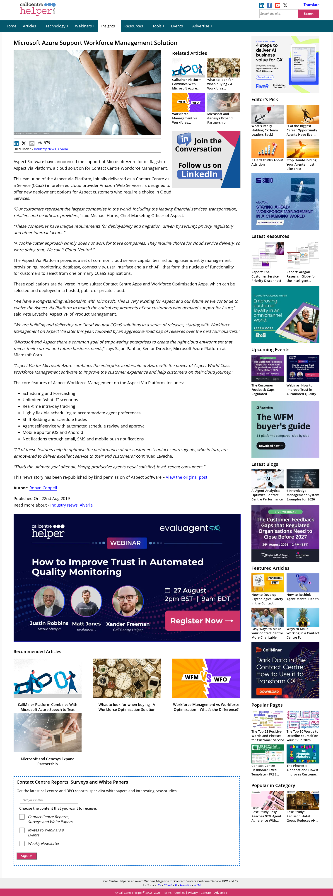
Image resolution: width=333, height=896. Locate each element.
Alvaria (63, 149)
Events (177, 26)
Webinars (83, 26)
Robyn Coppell (43, 487)
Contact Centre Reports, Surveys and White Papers (72, 782)
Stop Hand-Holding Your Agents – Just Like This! (301, 164)
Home (11, 26)
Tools (157, 26)
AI (175, 885)
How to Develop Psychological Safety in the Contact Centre (267, 601)
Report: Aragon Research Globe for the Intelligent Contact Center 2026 (302, 278)
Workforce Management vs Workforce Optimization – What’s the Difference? (206, 707)
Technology (55, 26)
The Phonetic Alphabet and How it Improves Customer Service (303, 772)
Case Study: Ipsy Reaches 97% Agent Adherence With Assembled (266, 818)
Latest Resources (270, 236)
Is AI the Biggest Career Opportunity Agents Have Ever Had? (302, 132)
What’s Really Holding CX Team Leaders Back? (264, 130)
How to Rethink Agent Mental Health (303, 596)
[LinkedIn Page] (261, 6)
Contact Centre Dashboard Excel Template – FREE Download (264, 772)
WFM (197, 885)
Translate (311, 4)
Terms (167, 893)
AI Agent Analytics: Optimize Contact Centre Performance (267, 494)
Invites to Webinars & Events (46, 833)
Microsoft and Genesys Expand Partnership (220, 118)
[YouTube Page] (277, 6)
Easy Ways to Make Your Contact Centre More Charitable (267, 633)
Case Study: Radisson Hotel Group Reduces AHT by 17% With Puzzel (302, 818)
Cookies (179, 893)
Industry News (45, 149)
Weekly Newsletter (43, 843)
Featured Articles (270, 568)
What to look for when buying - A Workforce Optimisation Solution (220, 88)
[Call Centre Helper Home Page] (38, 16)
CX (160, 885)
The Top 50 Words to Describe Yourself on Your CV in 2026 (303, 735)
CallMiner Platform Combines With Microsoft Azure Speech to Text (186, 86)
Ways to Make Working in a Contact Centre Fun (303, 633)
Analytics (185, 885)
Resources (133, 26)
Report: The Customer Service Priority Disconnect (266, 276)
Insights (108, 26)
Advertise (200, 26)
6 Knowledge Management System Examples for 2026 (303, 494)
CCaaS (168, 885)
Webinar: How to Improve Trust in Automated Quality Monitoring (301, 391)
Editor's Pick (264, 99)
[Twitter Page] (285, 6)
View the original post (186, 477)
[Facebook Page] (269, 6)
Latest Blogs (264, 464)
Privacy (193, 893)
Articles (29, 26)
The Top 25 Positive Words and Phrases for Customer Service (267, 735)
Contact (206, 893)
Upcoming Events (270, 349)
